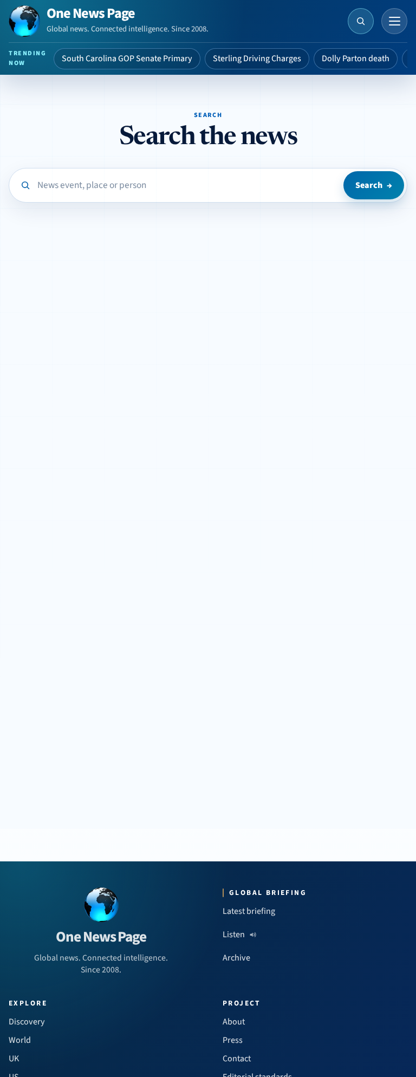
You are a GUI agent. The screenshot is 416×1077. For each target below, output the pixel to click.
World (20, 1040)
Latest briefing (249, 911)
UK (14, 1059)
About (234, 1022)
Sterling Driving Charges (257, 58)
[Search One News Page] (361, 21)
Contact (237, 1059)
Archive (236, 958)
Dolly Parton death (355, 58)
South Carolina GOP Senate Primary (127, 58)
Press (233, 1040)
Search (373, 185)
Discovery (27, 1022)
